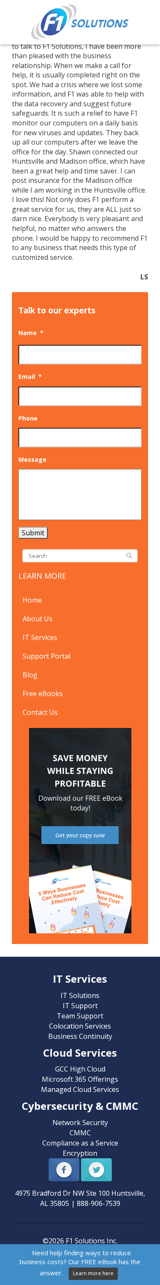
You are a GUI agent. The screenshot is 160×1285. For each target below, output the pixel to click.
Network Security (80, 1122)
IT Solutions (80, 995)
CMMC (80, 1132)
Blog (30, 674)
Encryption (80, 1153)
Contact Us (40, 712)
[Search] (129, 556)
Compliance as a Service (80, 1143)
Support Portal (46, 656)
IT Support (80, 1005)
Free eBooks (43, 693)
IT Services (40, 637)
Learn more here (93, 1273)
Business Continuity (80, 1036)
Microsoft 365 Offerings (80, 1079)
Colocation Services (80, 1026)
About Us (37, 618)
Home (32, 600)
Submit (33, 532)
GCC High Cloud (80, 1069)
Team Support (80, 1016)
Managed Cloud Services (80, 1089)
